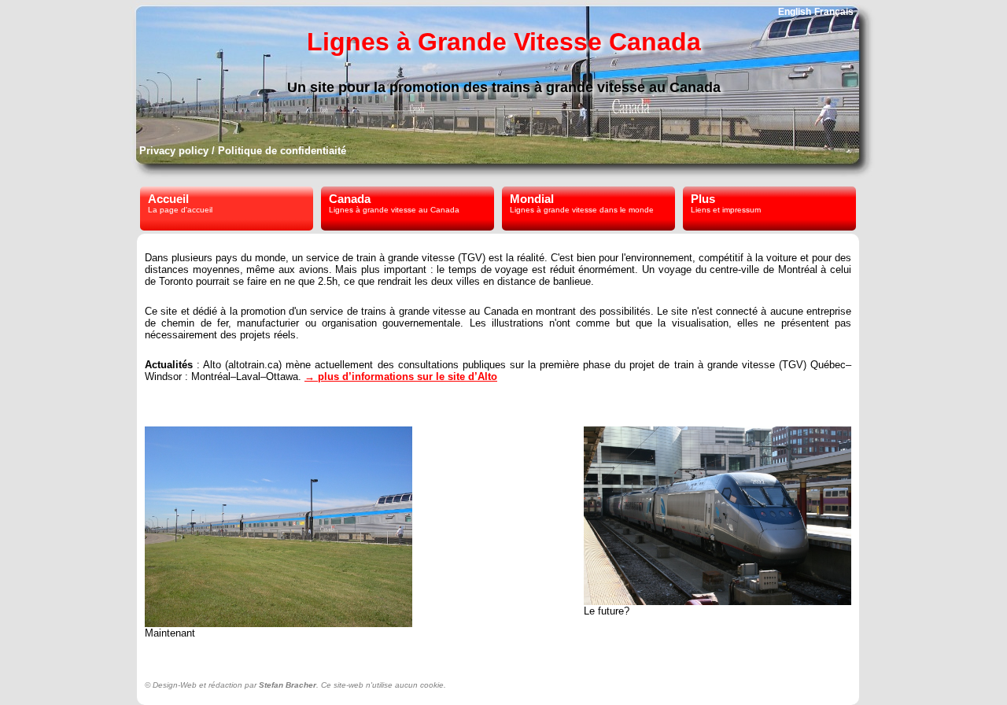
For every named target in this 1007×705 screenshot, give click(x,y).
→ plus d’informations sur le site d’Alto (400, 376)
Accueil (168, 198)
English (794, 11)
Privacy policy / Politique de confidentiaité (242, 151)
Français (834, 11)
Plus (703, 198)
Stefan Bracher (287, 685)
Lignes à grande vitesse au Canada (394, 209)
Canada (350, 198)
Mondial (532, 198)
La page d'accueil (180, 209)
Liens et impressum (726, 209)
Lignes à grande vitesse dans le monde (582, 209)
